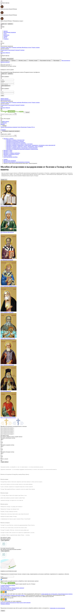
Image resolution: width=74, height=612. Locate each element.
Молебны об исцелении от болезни (15, 141)
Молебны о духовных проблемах (11, 153)
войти (2, 95)
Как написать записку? (6, 587)
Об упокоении (10, 58)
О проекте (6, 38)
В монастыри (4, 50)
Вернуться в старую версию (23, 602)
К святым (22, 50)
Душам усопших (36, 47)
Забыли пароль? (4, 98)
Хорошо (3, 610)
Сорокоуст (13, 60)
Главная (5, 159)
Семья (6, 47)
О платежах (13, 589)
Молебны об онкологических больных (15, 142)
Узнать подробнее (5, 540)
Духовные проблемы (16, 47)
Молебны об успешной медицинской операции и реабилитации (22, 149)
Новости (8, 52)
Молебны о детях (7, 151)
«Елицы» (7, 586)
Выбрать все (4, 179)
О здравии (3, 58)
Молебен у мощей (33, 60)
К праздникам (10, 50)
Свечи (5, 33)
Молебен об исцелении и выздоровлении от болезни (16, 162)
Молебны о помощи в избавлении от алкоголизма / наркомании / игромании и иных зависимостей (30, 145)
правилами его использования (57, 608)
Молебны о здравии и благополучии (15, 140)
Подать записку (4, 461)
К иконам (17, 50)
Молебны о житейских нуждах (11, 154)
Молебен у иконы (23, 60)
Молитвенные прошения (9, 32)
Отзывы (5, 36)
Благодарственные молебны (10, 157)
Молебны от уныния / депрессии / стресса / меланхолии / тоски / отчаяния (24, 146)
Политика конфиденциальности (8, 602)
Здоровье (3, 47)
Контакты (3, 52)
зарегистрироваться (5, 85)
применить (10, 23)
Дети (10, 47)
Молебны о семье (7, 150)
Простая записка (5, 60)
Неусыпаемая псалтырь (45, 60)
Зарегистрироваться (5, 99)
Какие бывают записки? (18, 587)
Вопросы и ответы (10, 585)
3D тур (5, 37)
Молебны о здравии (8, 138)
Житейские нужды (26, 47)
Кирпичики (6, 35)
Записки (5, 31)
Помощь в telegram (5, 603)
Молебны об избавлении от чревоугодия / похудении (19, 143)
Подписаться (4, 578)
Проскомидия (56, 60)
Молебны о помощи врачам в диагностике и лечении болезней (21, 147)
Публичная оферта (5, 589)
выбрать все (4, 23)
